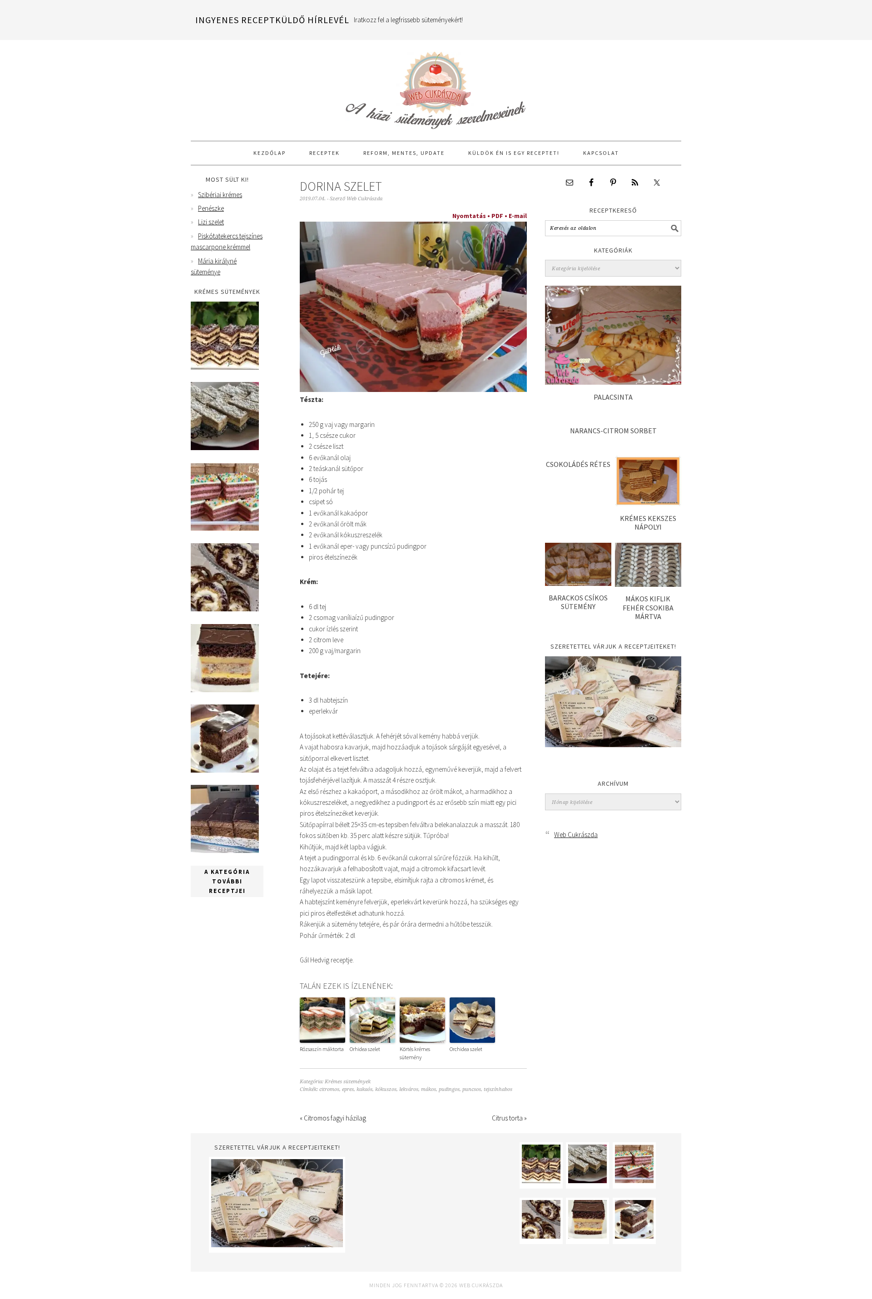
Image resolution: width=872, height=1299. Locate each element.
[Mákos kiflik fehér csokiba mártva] (648, 584)
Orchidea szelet (466, 1049)
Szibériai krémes (220, 194)
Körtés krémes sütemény (415, 1053)
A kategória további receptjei (227, 881)
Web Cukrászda (436, 86)
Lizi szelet (211, 222)
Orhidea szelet (365, 1049)
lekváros (408, 1089)
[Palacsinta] (613, 382)
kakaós (364, 1089)
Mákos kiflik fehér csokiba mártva (648, 607)
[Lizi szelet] (225, 528)
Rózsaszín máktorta (322, 1049)
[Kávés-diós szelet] (225, 850)
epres (348, 1089)
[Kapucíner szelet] (225, 770)
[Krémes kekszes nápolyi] (648, 504)
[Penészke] (225, 447)
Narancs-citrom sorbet (613, 430)
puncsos (471, 1089)
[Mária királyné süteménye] (225, 689)
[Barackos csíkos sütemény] (578, 583)
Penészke (211, 208)
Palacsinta (613, 397)
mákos (428, 1089)
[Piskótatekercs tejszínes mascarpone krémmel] (225, 609)
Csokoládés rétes (578, 464)
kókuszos (385, 1089)
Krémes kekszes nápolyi (648, 522)
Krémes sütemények (348, 1082)
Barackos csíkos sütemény (578, 602)
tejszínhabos (498, 1089)
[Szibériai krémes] (225, 367)
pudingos (449, 1089)
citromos (329, 1089)
